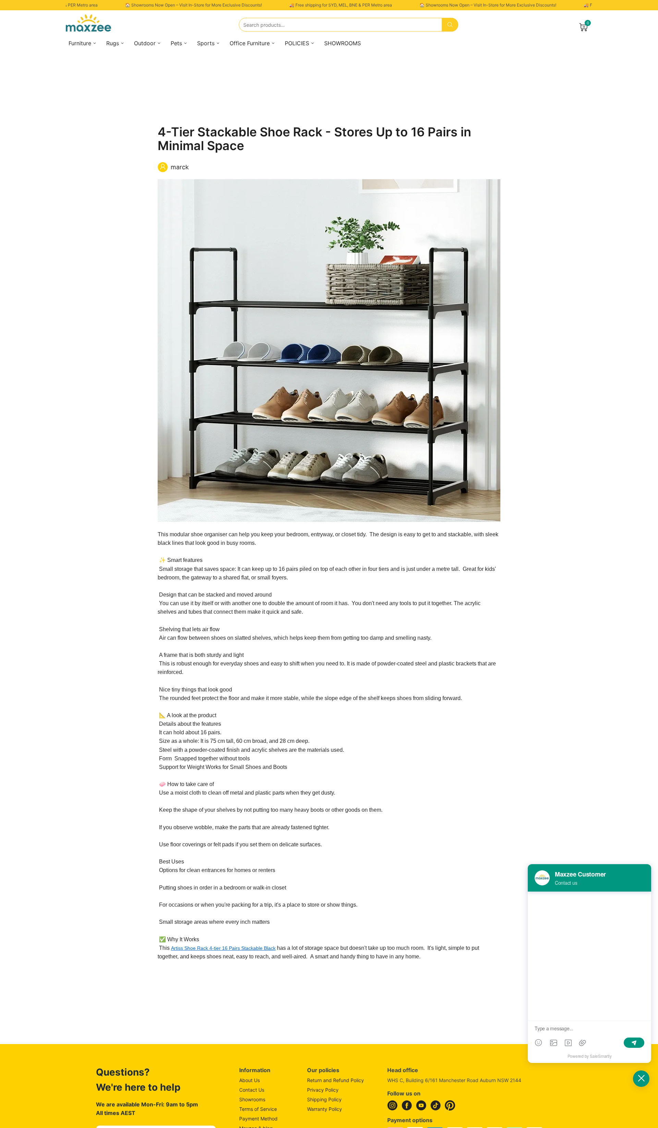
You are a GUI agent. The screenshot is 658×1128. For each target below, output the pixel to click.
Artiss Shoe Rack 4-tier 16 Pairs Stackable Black (223, 948)
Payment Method (258, 1118)
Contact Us (251, 1090)
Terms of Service (258, 1109)
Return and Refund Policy (335, 1080)
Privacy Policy (323, 1090)
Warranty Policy (324, 1109)
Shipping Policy (324, 1099)
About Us (249, 1080)
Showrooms (252, 1099)
